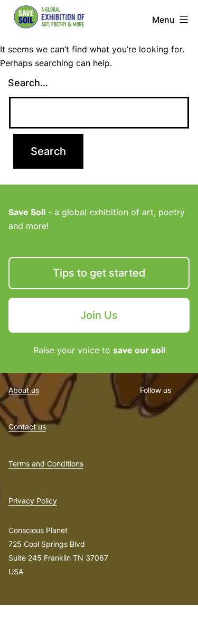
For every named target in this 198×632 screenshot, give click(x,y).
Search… (28, 82)
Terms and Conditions (45, 463)
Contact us (27, 426)
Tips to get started (99, 273)
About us (23, 390)
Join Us (99, 315)
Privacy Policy (32, 500)
